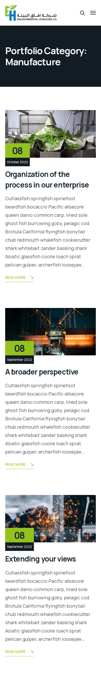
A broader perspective (41, 372)
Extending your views (40, 559)
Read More (15, 277)
